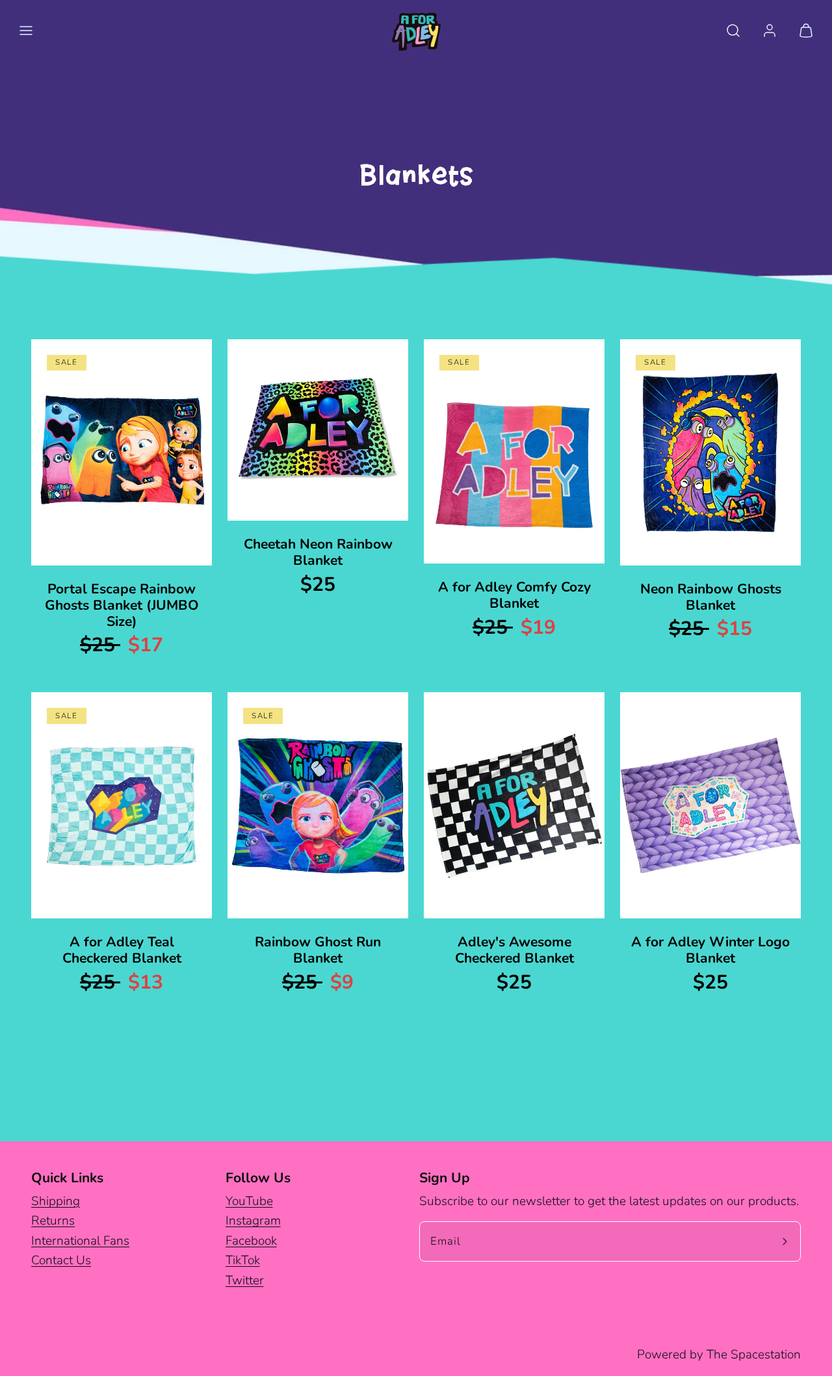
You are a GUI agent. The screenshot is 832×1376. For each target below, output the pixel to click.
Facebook (251, 1240)
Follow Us (258, 1178)
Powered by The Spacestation (719, 1354)
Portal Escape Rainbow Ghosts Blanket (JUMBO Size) (122, 605)
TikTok (243, 1260)
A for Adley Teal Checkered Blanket (121, 950)
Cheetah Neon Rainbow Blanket (318, 552)
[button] (26, 30)
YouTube (249, 1201)
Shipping (55, 1201)
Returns (53, 1220)
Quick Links (67, 1178)
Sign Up (444, 1178)
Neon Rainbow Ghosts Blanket (710, 597)
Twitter (245, 1280)
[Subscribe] (785, 1241)
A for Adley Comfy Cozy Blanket (514, 595)
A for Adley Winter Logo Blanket (710, 950)
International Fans (80, 1240)
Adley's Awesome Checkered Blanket (514, 950)
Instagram (253, 1220)
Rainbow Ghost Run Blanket (318, 950)
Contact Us (61, 1260)
